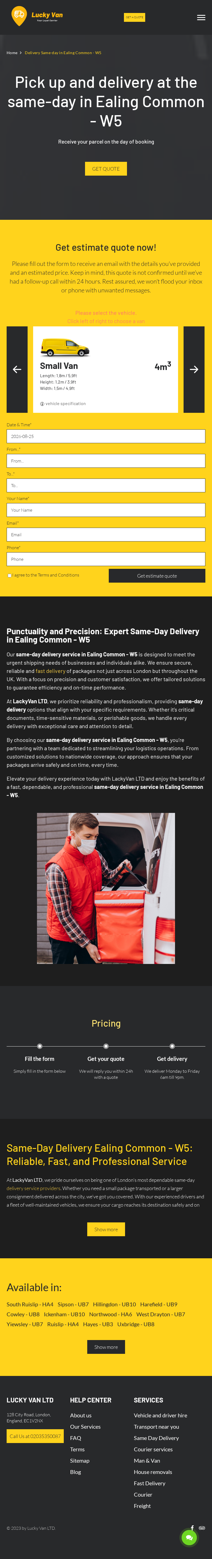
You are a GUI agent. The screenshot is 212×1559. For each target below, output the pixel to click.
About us (81, 1415)
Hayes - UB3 (98, 1324)
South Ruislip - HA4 (30, 1304)
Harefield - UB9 (158, 1304)
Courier (143, 1494)
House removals (153, 1471)
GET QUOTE (106, 169)
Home (12, 52)
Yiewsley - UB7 (25, 1324)
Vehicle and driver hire (160, 1415)
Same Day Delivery (156, 1437)
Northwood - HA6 (110, 1314)
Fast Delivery (149, 1483)
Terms (77, 1449)
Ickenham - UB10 (64, 1314)
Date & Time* (19, 424)
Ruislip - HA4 (63, 1324)
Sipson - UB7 (73, 1304)
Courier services (153, 1449)
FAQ (75, 1437)
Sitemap (79, 1460)
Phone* (13, 547)
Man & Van (147, 1460)
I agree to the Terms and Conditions (45, 575)
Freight (142, 1505)
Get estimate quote (157, 576)
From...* (13, 449)
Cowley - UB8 (23, 1314)
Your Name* (18, 498)
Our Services (85, 1426)
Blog (75, 1471)
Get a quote (134, 17)
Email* (13, 523)
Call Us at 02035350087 (35, 1436)
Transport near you (156, 1426)
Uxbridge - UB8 (136, 1324)
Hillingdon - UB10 (114, 1304)
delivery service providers (33, 1188)
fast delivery (50, 670)
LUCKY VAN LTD (30, 1400)
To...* (11, 474)
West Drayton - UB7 (160, 1314)
